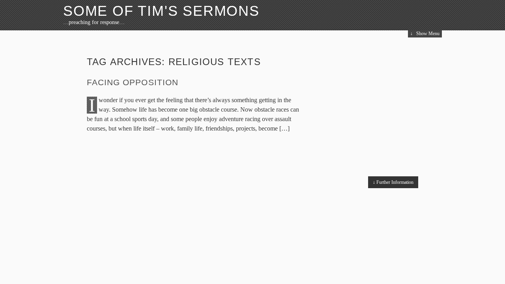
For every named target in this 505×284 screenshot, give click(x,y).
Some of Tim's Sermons (161, 11)
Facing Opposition (132, 82)
